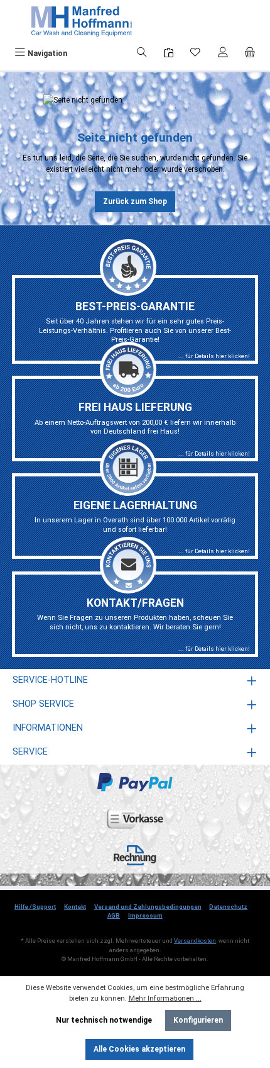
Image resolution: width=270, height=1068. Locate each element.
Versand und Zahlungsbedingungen (148, 906)
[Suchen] (142, 53)
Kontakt (75, 906)
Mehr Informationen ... (165, 998)
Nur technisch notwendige (104, 1020)
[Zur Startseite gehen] (82, 21)
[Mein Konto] (223, 53)
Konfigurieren (198, 1020)
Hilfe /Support (35, 906)
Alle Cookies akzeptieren (139, 1049)
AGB (113, 915)
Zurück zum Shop (135, 201)
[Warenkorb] (250, 53)
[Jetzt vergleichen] (168, 53)
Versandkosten (195, 940)
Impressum (145, 915)
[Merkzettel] (195, 53)
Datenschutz (228, 906)
